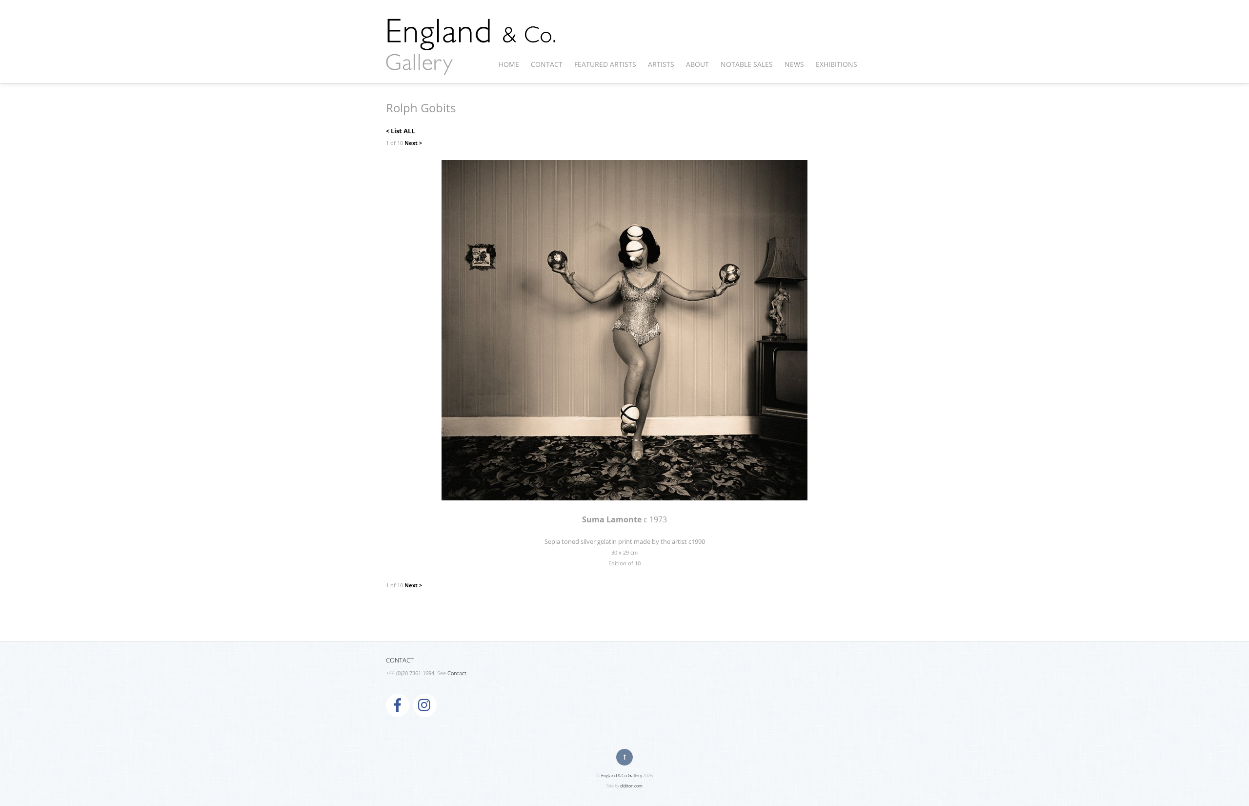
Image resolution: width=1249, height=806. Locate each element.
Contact (547, 64)
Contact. (457, 673)
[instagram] (425, 704)
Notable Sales (747, 64)
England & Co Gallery (621, 775)
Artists (661, 64)
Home (509, 64)
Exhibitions (836, 64)
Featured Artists (605, 64)
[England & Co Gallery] (471, 65)
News (794, 64)
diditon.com (631, 786)
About (697, 64)
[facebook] (397, 704)
